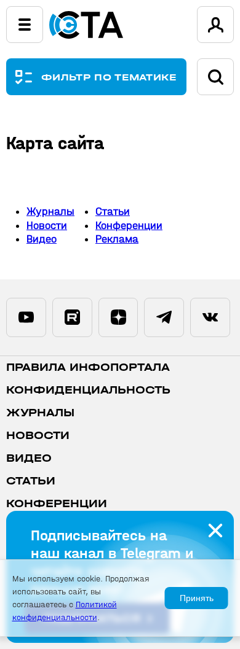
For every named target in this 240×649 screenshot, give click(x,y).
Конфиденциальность (88, 390)
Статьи (112, 211)
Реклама (116, 239)
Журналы (50, 211)
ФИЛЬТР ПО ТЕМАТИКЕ (109, 77)
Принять (197, 598)
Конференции (128, 225)
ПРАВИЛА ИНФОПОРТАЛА (88, 367)
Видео (41, 239)
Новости (46, 225)
